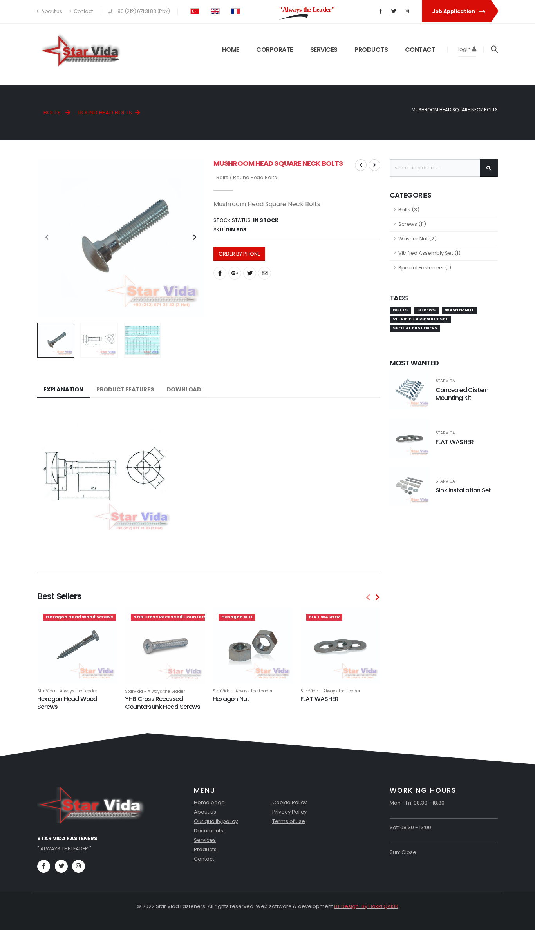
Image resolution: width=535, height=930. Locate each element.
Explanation (63, 389)
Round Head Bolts (105, 112)
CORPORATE (274, 49)
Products (205, 849)
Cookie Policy (289, 802)
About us (51, 11)
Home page (209, 802)
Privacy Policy (289, 812)
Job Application (454, 11)
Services (205, 840)
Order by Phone (239, 254)
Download (184, 389)
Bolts (52, 112)
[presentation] (47, 237)
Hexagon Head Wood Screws (67, 703)
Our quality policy (216, 821)
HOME (230, 49)
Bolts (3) (408, 209)
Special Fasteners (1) (424, 267)
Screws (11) (412, 224)
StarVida (445, 381)
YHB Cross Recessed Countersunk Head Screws (162, 703)
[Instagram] (406, 11)
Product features (125, 389)
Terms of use (288, 821)
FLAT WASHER (319, 698)
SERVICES (324, 49)
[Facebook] (380, 11)
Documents (208, 830)
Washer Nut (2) (417, 238)
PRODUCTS (371, 49)
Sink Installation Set (463, 490)
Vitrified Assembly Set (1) (429, 253)
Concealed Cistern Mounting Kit (462, 394)
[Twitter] (393, 11)
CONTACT (420, 49)
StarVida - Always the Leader (67, 691)
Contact (83, 11)
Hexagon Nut (231, 698)
